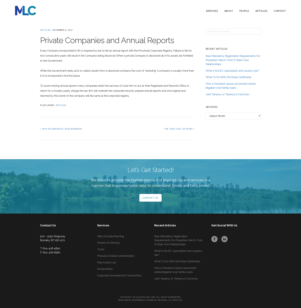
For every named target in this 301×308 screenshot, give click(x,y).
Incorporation (105, 268)
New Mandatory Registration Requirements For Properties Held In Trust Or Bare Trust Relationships (233, 60)
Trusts (100, 249)
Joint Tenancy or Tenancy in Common (227, 94)
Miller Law (30, 10)
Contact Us (150, 198)
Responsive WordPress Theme (135, 300)
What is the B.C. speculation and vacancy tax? (232, 70)
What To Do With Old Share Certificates (228, 77)
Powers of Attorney (108, 242)
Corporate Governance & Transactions (119, 275)
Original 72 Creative (170, 300)
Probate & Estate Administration (115, 255)
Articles (45, 30)
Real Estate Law (106, 262)
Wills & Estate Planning (110, 236)
